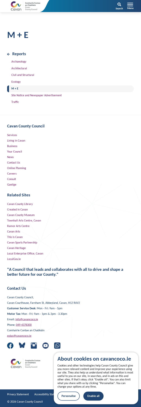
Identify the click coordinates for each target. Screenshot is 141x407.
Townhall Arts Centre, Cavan (24, 220)
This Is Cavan (15, 237)
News (10, 157)
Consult (11, 179)
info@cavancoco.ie (26, 319)
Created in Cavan (17, 209)
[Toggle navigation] (130, 6)
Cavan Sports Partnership (22, 242)
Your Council (14, 151)
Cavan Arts (13, 231)
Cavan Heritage (16, 248)
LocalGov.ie (14, 259)
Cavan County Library (20, 204)
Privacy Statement (18, 394)
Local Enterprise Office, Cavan (25, 253)
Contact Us (13, 162)
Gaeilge (11, 184)
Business (12, 146)
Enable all (93, 396)
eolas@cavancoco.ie (19, 336)
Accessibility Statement (48, 394)
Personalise (69, 396)
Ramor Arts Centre (18, 226)
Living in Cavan (16, 140)
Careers (12, 173)
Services (12, 135)
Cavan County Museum (21, 215)
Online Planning (16, 168)
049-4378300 (24, 325)
